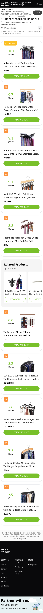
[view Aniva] (12, 52)
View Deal (15, 299)
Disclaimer (5, 586)
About (3, 564)
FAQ (2, 573)
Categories (32, 564)
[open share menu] (40, 27)
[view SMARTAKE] (11, 408)
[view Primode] (11, 139)
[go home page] (5, 4)
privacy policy (21, 16)
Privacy (4, 577)
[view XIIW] (11, 226)
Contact (4, 569)
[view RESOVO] (11, 495)
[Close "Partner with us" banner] (41, 599)
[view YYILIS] (11, 321)
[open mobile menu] (40, 3)
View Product (21, 76)
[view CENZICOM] (11, 364)
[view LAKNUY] (11, 96)
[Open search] (37, 4)
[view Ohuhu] (11, 452)
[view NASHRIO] (11, 183)
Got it (37, 12)
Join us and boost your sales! (14, 608)
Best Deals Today (19, 572)
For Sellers (19, 567)
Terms (3, 581)
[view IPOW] (15, 281)
